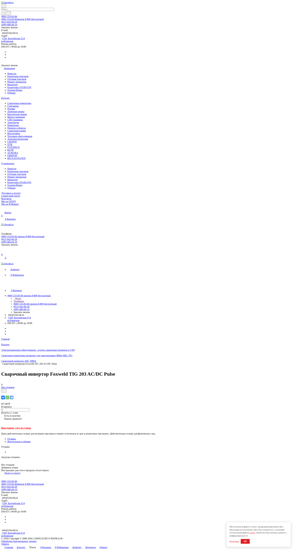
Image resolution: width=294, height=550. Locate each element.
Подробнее (234, 541)
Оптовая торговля (16, 79)
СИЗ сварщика (15, 119)
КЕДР (10, 150)
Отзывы (11, 439)
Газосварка (13, 106)
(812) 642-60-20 (9, 22)
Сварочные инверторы (19, 103)
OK (245, 541)
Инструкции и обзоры (19, 441)
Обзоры (11, 93)
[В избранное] (3, 391)
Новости (11, 73)
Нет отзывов (7, 387)
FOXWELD (13, 147)
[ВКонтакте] (3, 397)
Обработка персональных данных (19, 541)
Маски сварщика (16, 117)
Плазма (11, 108)
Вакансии (12, 84)
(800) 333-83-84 (9, 16)
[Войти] (2, 251)
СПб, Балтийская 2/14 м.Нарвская (13, 39)
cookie (252, 533)
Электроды (13, 122)
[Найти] (8, 13)
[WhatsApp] (7, 397)
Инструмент (13, 133)
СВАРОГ (12, 141)
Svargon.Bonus (14, 90)
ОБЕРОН (12, 155)
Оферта (5, 544)
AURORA (12, 152)
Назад (18, 298)
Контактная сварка (17, 114)
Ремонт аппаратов (16, 82)
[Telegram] (11, 397)
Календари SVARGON (19, 87)
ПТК (9, 144)
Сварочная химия (16, 130)
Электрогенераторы (17, 139)
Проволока (13, 125)
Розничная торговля (17, 76)
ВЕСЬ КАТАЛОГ (16, 158)
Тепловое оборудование (19, 136)
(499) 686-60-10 (9, 24)
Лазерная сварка (15, 111)
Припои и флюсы (16, 128)
